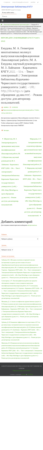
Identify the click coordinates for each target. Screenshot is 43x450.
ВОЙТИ (33, 2)
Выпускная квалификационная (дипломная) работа (16, 24)
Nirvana (23, 361)
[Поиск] (29, 16)
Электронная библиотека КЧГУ (17, 6)
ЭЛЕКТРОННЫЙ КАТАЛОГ (20, 2)
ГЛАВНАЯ (7, 2)
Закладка (6, 130)
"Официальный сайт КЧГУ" (21, 357)
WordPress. (30, 361)
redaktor (6, 107)
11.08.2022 (15, 107)
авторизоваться (32, 212)
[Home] (1, 24)
